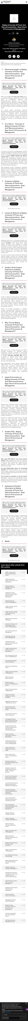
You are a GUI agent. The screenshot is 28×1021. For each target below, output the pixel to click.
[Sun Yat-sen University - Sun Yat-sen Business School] (22, 913)
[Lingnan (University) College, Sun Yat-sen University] (22, 694)
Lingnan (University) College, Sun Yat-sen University (10, 696)
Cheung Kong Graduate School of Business (11, 661)
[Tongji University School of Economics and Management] (22, 648)
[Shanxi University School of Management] (22, 849)
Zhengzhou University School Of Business (10, 900)
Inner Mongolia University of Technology (11, 855)
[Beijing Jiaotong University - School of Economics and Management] (22, 905)
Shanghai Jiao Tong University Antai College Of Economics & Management (11, 595)
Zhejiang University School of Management (10, 601)
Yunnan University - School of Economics (10, 895)
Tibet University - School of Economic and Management (11, 882)
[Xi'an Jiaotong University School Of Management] (22, 655)
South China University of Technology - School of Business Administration (11, 778)
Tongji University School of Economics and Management (11, 650)
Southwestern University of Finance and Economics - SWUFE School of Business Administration (11, 874)
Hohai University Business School (11, 667)
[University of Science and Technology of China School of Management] (22, 624)
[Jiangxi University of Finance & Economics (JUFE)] (22, 747)
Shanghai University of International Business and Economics (11, 763)
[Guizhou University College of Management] (22, 818)
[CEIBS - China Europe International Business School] (22, 572)
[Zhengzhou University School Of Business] (22, 900)
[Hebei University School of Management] (22, 830)
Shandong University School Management (10, 637)
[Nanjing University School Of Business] (22, 618)
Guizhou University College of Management (11, 819)
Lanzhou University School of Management (11, 672)
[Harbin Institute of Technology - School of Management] (22, 734)
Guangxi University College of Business (10, 813)
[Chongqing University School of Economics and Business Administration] (22, 719)
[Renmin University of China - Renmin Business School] (22, 754)
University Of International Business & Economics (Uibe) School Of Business (11, 784)
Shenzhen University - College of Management (11, 868)
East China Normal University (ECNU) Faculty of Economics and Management (11, 806)
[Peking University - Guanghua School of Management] (22, 586)
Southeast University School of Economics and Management (11, 643)
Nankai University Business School (9, 677)
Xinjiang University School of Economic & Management (11, 889)
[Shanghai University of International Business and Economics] (22, 761)
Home (2, 62)
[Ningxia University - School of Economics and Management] (22, 836)
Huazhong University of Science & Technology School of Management (10, 742)
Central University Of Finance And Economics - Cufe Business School (11, 799)
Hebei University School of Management (11, 831)
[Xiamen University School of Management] (22, 689)
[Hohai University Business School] (22, 666)
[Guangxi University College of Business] (22, 813)
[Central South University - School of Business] (22, 713)
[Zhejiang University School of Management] (22, 601)
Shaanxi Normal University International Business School (11, 862)
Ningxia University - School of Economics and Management (11, 837)
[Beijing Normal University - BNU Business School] (22, 701)
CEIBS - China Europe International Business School (10, 574)
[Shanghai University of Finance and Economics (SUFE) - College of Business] (22, 768)
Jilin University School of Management (11, 631)
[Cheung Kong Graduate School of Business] (22, 660)
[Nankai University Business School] (22, 677)
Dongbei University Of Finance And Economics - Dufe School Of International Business (11, 728)
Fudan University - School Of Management (11, 607)
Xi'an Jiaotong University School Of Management (11, 656)
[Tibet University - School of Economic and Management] (22, 880)
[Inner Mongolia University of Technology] (22, 855)
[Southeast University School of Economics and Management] (22, 641)
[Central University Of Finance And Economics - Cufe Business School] (22, 798)
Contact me (14, 92)
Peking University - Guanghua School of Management (10, 587)
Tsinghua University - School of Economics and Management (11, 581)
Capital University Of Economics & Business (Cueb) (10, 708)
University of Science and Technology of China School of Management (11, 625)
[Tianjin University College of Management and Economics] (22, 611)
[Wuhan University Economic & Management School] (22, 682)
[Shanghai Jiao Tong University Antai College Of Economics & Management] (22, 592)
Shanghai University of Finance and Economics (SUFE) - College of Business (10, 770)
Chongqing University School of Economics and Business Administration (11, 721)
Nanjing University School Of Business (11, 619)
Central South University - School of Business (11, 714)
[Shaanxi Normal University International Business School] (22, 860)
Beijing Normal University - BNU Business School (11, 702)
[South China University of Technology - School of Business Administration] (22, 776)
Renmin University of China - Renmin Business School (11, 756)
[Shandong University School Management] (22, 636)
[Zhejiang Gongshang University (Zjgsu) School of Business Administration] (22, 789)
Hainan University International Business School (10, 825)
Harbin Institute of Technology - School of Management (10, 735)
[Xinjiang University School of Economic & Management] (22, 887)
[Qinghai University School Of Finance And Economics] (22, 842)
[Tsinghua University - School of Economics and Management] (22, 579)
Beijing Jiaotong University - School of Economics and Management (10, 907)
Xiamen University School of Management (11, 690)
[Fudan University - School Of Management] (22, 606)
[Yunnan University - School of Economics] (22, 894)
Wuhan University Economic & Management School (11, 684)
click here (7, 1012)
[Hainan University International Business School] (22, 823)
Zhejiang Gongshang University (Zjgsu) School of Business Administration (11, 792)
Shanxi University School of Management (11, 850)
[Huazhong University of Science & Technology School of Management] (22, 741)
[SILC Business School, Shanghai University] (22, 920)
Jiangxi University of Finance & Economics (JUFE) (10, 749)
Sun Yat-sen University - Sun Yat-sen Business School (10, 915)
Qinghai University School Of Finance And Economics (11, 844)
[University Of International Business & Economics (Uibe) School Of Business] (22, 783)
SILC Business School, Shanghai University (10, 921)
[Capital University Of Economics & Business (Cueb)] (22, 707)
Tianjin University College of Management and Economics (11, 613)
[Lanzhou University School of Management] (22, 671)
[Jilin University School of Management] (22, 630)
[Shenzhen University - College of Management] (22, 867)
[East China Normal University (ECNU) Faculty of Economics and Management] (22, 804)
